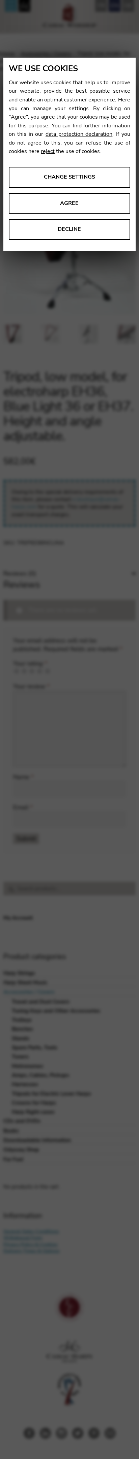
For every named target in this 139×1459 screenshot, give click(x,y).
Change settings (69, 177)
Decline (69, 229)
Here (124, 99)
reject (48, 151)
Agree (18, 117)
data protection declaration (79, 134)
